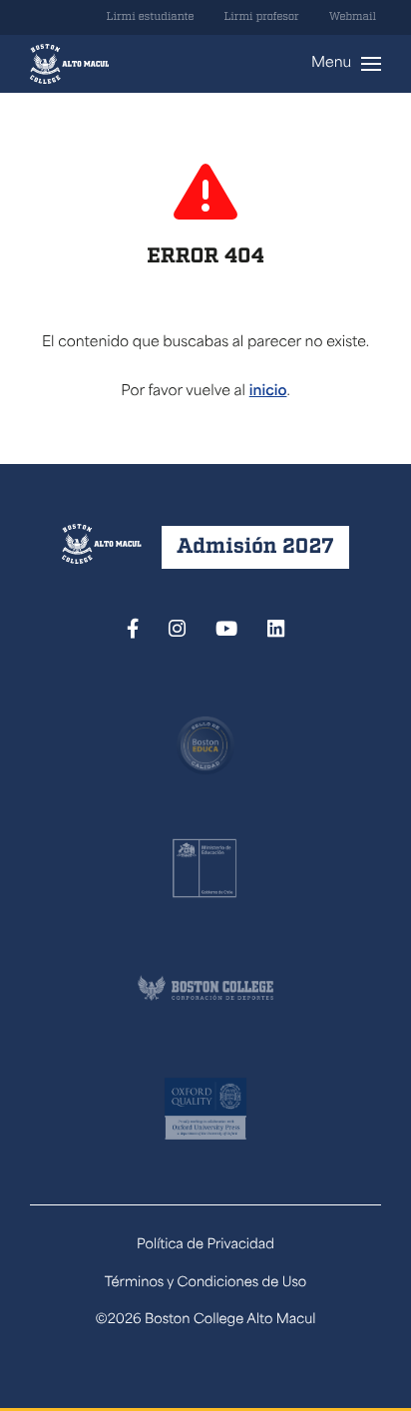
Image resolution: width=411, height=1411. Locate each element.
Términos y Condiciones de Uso (206, 1283)
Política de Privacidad (205, 1245)
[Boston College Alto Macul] (69, 64)
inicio (268, 391)
